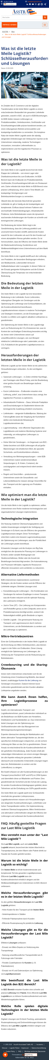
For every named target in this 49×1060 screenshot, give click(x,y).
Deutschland (10, 4)
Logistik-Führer (14, 1048)
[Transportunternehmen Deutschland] (24, 11)
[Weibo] (39, 4)
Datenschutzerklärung (39, 1048)
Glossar (4, 1048)
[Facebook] (30, 4)
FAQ (19, 1051)
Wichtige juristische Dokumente (34, 1051)
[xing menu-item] (45, 4)
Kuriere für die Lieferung (28, 680)
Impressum (25, 1048)
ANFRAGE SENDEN (9, 25)
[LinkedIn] (27, 4)
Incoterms (39, 1044)
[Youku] (42, 4)
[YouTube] (33, 4)
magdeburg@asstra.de (34, 1)
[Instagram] (35, 4)
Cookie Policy (10, 1051)
